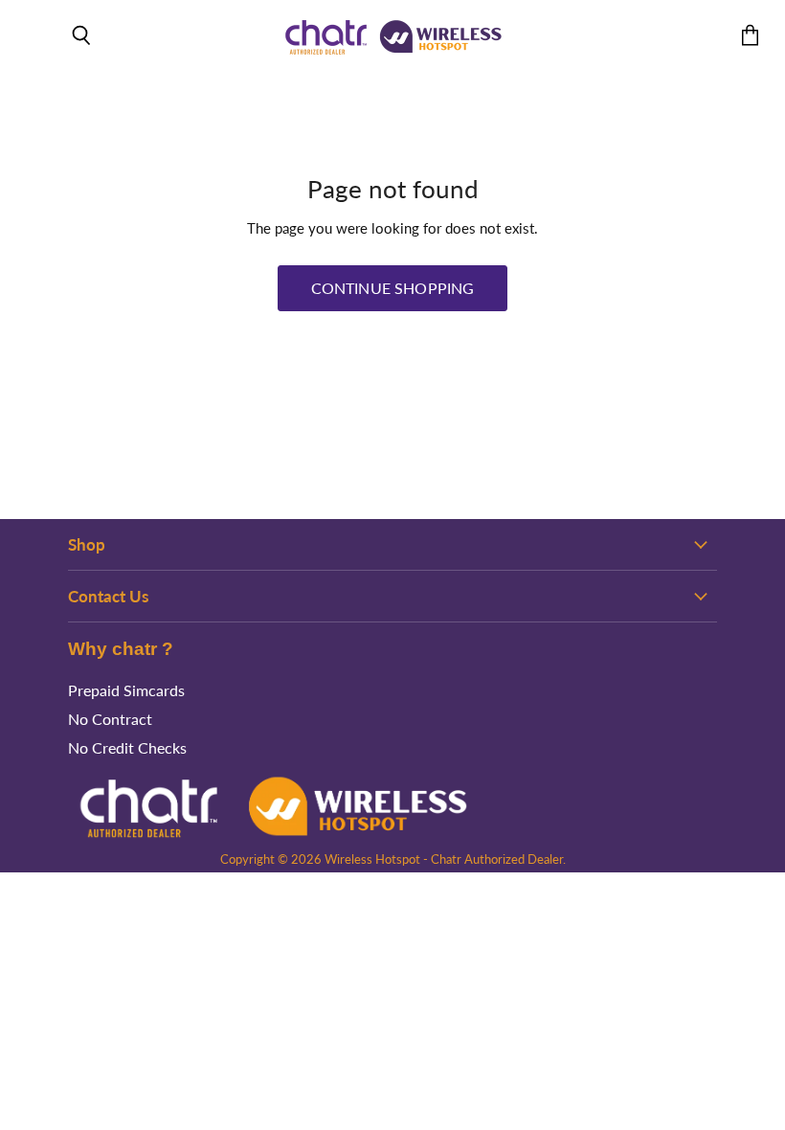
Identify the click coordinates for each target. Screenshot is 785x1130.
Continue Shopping (393, 288)
